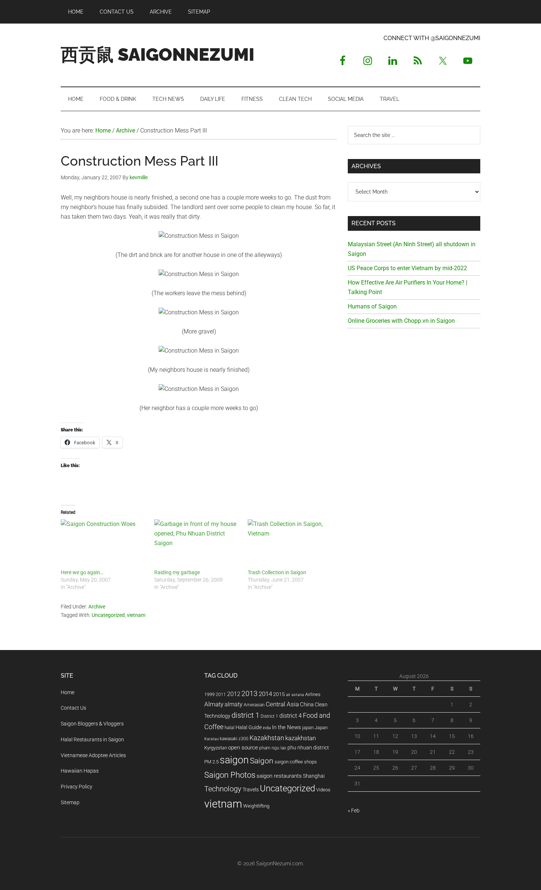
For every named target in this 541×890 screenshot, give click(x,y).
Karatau (211, 739)
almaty (233, 704)
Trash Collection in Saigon (277, 572)
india (267, 727)
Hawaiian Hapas (80, 771)
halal (229, 727)
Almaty (213, 704)
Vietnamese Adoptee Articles (93, 755)
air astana (295, 694)
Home (67, 692)
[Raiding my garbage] (197, 544)
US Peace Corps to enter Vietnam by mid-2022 (407, 268)
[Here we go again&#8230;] (104, 544)
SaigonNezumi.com (279, 863)
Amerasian (254, 704)
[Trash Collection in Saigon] (291, 544)
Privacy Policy (76, 787)
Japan (321, 727)
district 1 (245, 715)
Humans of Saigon (372, 306)
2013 (249, 693)
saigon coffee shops (296, 761)
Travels (251, 789)
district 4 (290, 716)
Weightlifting (256, 806)
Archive (96, 607)
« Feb (354, 810)
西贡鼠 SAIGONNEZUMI (157, 54)
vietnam (136, 615)
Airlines (313, 694)
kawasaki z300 (234, 738)
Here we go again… (82, 572)
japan (308, 727)
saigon (234, 760)
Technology (222, 789)
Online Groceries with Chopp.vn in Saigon (401, 320)
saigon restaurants (279, 776)
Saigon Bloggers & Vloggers (92, 724)
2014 (265, 693)
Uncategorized (108, 615)
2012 (233, 694)
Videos (323, 789)
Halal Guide (249, 727)
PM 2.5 (211, 761)
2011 (221, 694)
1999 (209, 694)
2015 (279, 694)
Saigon (261, 760)
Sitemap (70, 802)
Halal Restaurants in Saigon (92, 739)
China (307, 704)
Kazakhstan (267, 738)
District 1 (269, 716)
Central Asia (282, 704)
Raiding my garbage (177, 572)
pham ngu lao (272, 748)
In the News (286, 727)
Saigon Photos (229, 775)
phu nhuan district (308, 748)
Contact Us (73, 708)
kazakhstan (300, 738)
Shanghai (314, 776)
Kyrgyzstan (215, 748)
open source (243, 747)
